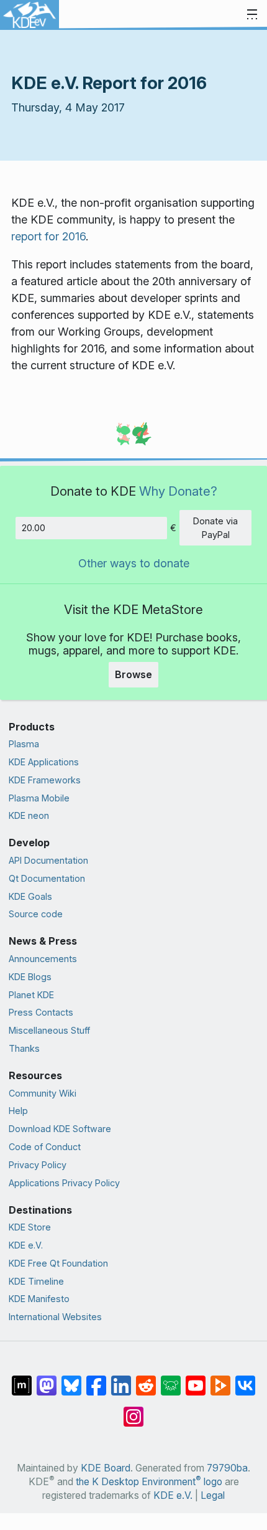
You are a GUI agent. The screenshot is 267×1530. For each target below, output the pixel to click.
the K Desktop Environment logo (149, 1482)
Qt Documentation (47, 878)
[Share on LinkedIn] (121, 1379)
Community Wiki (42, 1093)
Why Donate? (178, 491)
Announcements (43, 958)
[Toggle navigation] (252, 15)
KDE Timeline (36, 1281)
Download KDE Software (60, 1128)
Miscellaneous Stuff (49, 1030)
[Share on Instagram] (133, 1410)
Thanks (24, 1048)
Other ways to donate (133, 563)
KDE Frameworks (45, 780)
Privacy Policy (37, 1164)
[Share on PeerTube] (220, 1379)
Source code (36, 914)
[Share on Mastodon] (47, 1379)
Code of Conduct (45, 1146)
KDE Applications (44, 762)
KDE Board (105, 1468)
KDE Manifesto (39, 1298)
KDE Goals (30, 896)
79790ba (227, 1468)
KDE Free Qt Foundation (58, 1263)
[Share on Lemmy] (171, 1379)
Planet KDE (31, 994)
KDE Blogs (30, 976)
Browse (133, 674)
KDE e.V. (26, 1245)
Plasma (24, 744)
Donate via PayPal (215, 528)
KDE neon (29, 815)
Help (18, 1110)
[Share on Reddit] (146, 1379)
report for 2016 (48, 236)
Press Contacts (41, 1012)
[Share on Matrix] (22, 1379)
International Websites (55, 1316)
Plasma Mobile (39, 798)
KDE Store (30, 1227)
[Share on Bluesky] (71, 1379)
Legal (213, 1495)
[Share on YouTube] (196, 1379)
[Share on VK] (245, 1379)
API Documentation (48, 860)
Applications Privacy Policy (64, 1183)
